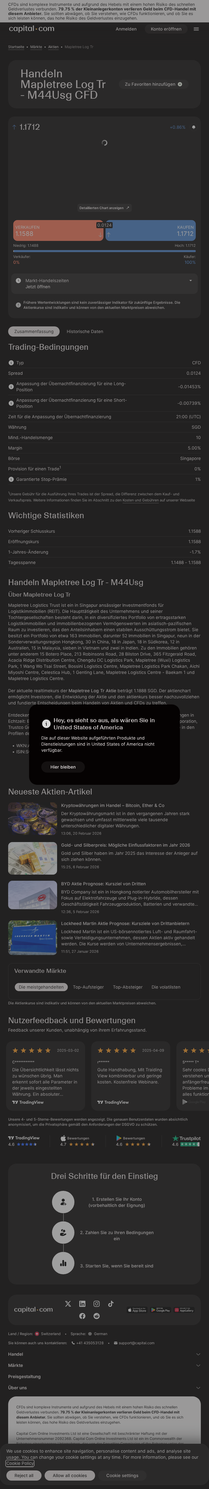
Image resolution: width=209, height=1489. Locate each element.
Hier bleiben (63, 767)
